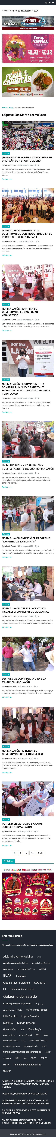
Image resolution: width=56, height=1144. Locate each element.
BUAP (7, 975)
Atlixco (42, 969)
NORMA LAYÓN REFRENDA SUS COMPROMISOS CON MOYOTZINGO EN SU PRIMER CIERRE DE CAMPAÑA (27, 234)
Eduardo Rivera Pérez (22, 989)
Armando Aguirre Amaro (26, 969)
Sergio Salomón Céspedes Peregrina (22, 1052)
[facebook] (46, 3)
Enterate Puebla (10, 165)
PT (37, 1035)
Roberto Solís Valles (10, 1041)
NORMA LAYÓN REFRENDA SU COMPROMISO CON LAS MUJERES (22, 752)
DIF (4, 989)
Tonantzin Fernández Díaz (27, 1064)
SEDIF (44, 1046)
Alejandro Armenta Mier (18, 956)
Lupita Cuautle (30, 1016)
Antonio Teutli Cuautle (41, 963)
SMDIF (48, 1052)
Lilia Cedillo (10, 1016)
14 (32, 853)
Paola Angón (35, 1029)
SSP (25, 1058)
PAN (22, 1029)
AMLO (39, 957)
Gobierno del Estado (20, 996)
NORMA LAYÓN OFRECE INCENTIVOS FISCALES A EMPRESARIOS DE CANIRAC (25, 610)
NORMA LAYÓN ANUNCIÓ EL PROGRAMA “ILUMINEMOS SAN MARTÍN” (26, 540)
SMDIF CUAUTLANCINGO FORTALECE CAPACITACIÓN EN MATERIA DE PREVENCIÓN (26, 1122)
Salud (23, 1041)
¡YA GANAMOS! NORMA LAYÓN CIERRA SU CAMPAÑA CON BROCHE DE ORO (27, 159)
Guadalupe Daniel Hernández (17, 1003)
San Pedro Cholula (31, 1046)
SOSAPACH (7, 1058)
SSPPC (44, 1058)
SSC (17, 1058)
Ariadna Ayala (8, 969)
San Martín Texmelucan (11, 1046)
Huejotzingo (39, 1004)
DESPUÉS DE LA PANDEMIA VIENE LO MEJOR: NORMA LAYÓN (24, 680)
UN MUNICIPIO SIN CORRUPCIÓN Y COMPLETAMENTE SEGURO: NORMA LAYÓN (28, 467)
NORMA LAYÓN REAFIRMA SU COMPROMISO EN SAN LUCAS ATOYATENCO (20, 312)
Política (6, 153)
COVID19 (39, 982)
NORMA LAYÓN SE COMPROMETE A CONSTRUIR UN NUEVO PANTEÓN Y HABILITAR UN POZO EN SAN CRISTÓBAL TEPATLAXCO (26, 388)
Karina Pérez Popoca (36, 1009)
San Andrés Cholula (37, 1041)
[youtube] (53, 3)
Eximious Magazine (39, 1134)
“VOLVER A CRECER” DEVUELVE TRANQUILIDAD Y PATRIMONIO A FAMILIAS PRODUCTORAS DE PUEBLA (28, 1084)
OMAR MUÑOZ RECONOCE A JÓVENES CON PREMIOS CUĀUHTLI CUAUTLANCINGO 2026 (25, 1102)
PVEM (45, 1035)
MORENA (8, 1023)
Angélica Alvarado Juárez (15, 963)
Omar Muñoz (10, 1029)
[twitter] (50, 3)
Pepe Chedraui (9, 1035)
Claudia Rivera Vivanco (16, 982)
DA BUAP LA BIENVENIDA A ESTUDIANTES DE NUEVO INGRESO (26, 1112)
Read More (5, 179)
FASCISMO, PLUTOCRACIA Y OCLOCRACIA (24, 1093)
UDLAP (7, 1070)
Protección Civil (25, 1035)
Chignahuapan (21, 976)
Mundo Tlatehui (26, 1023)
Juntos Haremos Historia (12, 1010)
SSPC (33, 1058)
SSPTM (6, 1065)
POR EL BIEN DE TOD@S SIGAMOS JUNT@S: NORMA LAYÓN (22, 825)
